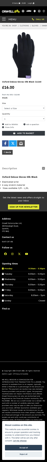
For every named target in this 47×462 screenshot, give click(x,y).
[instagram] (12, 254)
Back (8, 152)
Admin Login (7, 374)
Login (30, 3)
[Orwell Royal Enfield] (44, 11)
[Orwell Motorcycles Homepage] (11, 11)
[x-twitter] (19, 254)
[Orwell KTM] (28, 11)
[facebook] (5, 254)
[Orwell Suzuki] (34, 11)
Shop (14, 26)
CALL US (39, 19)
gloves (35, 26)
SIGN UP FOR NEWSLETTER (23, 207)
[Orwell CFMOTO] (39, 11)
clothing (24, 26)
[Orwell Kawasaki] (23, 11)
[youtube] (26, 254)
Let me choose (20, 441)
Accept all (23, 448)
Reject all (23, 454)
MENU (12, 19)
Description (9, 168)
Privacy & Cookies (21, 374)
